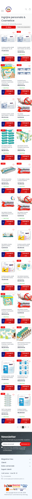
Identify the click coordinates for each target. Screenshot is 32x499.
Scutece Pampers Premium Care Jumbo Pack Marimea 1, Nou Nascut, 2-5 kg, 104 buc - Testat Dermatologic (8, 343)
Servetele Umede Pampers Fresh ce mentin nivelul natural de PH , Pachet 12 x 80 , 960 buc (8, 146)
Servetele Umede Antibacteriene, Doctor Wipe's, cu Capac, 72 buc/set (23, 213)
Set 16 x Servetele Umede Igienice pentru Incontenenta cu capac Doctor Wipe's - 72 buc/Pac (7, 179)
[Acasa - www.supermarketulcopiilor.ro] (8, 9)
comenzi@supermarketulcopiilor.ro (13, 479)
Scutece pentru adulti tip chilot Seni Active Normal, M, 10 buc (24, 245)
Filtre (9, 27)
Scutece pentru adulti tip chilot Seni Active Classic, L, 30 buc (8, 376)
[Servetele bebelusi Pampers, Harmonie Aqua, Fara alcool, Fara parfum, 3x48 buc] (24, 267)
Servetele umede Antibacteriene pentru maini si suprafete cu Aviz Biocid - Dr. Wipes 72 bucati (24, 310)
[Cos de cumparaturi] (30, 9)
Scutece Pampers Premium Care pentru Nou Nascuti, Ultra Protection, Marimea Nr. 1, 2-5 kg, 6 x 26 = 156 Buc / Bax (8, 310)
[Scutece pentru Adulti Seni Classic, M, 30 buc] (24, 38)
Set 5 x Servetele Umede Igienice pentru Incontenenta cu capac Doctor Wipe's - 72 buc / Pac (8, 410)
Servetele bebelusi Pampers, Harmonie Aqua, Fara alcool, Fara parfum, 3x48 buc (24, 276)
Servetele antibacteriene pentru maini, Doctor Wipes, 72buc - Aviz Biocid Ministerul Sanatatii (24, 114)
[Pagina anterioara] (18, 427)
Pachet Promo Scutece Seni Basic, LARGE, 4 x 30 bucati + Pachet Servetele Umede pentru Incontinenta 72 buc (24, 81)
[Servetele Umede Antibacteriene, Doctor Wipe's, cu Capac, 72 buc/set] (24, 203)
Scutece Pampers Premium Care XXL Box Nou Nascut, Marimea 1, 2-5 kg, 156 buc (8, 81)
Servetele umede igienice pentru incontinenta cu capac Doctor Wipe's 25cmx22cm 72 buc (8, 245)
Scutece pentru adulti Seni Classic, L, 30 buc (8, 114)
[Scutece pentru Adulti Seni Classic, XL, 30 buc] (8, 38)
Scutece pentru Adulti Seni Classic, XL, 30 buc (8, 48)
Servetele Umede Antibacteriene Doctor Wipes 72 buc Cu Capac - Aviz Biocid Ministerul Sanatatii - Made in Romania (8, 213)
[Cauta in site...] (26, 9)
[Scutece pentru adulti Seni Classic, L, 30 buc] (8, 104)
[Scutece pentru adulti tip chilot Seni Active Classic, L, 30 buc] (8, 366)
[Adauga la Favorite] (13, 32)
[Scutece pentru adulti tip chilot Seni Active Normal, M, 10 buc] (24, 235)
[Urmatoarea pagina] (28, 427)
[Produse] (2, 11)
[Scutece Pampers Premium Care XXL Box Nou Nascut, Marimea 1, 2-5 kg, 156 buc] (8, 71)
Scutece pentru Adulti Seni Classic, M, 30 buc (24, 48)
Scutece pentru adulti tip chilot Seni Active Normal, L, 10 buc (8, 276)
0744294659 (7, 476)
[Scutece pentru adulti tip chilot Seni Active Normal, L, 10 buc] (8, 267)
